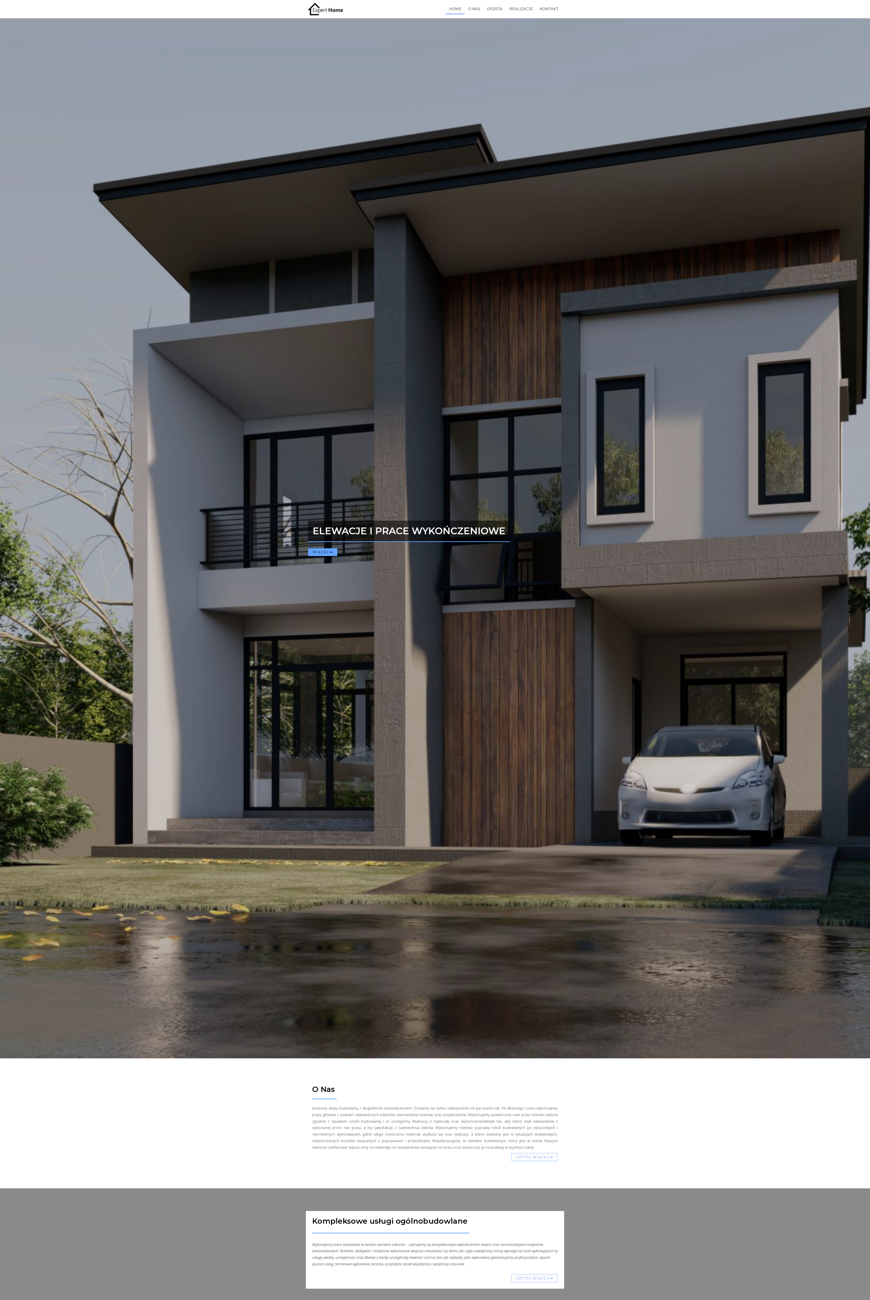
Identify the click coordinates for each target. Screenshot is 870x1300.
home (455, 9)
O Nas (474, 9)
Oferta (495, 9)
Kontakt (549, 9)
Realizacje (521, 9)
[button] (322, 552)
